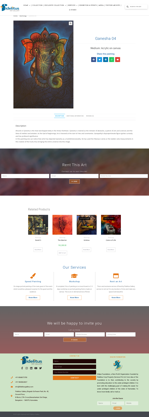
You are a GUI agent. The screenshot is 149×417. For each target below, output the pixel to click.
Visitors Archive (113, 5)
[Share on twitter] (99, 59)
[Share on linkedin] (105, 59)
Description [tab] (59, 116)
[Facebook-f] (22, 368)
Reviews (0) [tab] (90, 116)
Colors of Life (111, 240)
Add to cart (62, 253)
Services (71, 5)
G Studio (72, 10)
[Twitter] (40, 368)
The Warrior (62, 240)
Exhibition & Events (88, 5)
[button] (70, 23)
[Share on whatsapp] (111, 59)
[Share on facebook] (93, 59)
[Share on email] (117, 59)
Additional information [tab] (75, 116)
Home (25, 5)
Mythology (23, 16)
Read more (38, 249)
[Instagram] (26, 368)
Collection (37, 5)
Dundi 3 (38, 240)
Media (101, 5)
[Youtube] (36, 368)
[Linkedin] (31, 368)
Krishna (86, 240)
